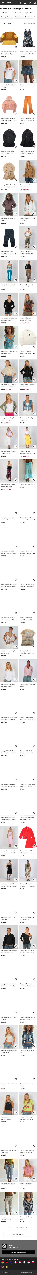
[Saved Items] (29, 2)
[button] (2, 1262)
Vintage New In (6, 17)
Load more (18, 1234)
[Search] (19, 2)
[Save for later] (16, 47)
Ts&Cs (33, 1272)
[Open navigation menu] (3, 2)
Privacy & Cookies (25, 1272)
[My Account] (24, 2)
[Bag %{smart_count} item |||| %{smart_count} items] (34, 2)
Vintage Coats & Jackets (23, 17)
